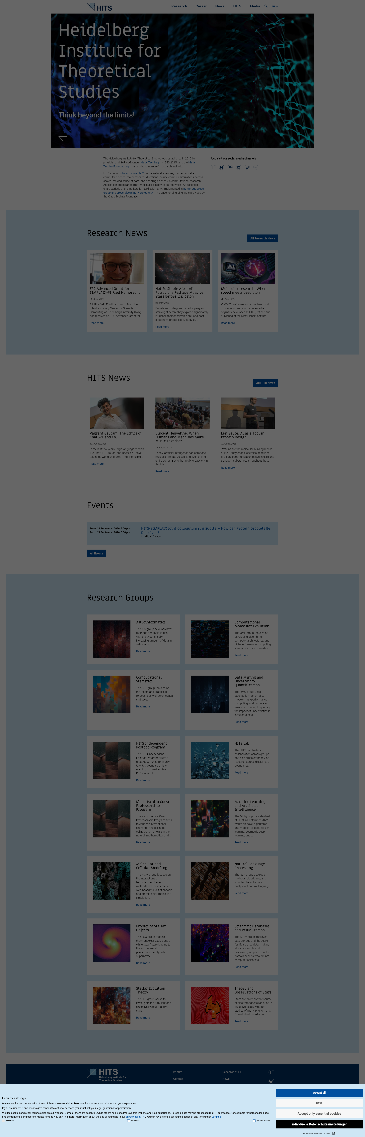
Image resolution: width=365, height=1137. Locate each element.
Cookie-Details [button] (308, 1133)
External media (263, 1120)
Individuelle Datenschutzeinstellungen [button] (319, 1124)
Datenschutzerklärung (323, 1133)
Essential (10, 1120)
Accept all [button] (319, 1092)
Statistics (135, 1120)
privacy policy (133, 1116)
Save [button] (319, 1103)
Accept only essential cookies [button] (319, 1113)
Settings (216, 1116)
